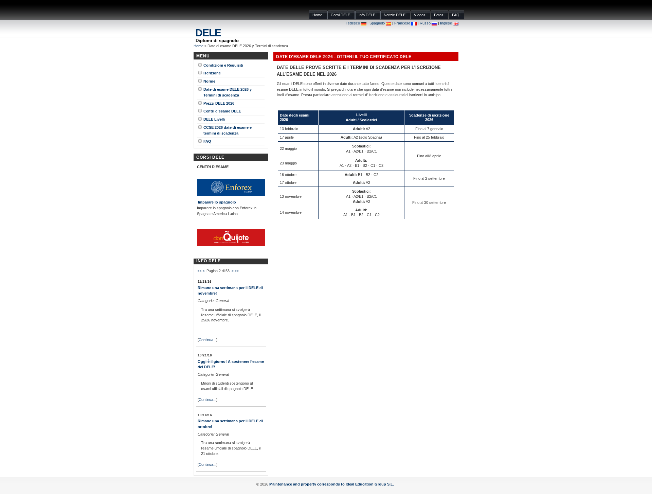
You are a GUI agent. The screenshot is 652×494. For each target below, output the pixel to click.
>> (237, 271)
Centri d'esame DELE (222, 110)
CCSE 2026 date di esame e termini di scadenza (227, 129)
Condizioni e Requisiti (223, 64)
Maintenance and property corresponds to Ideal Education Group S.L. (332, 484)
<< (199, 271)
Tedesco (353, 23)
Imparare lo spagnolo (217, 202)
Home (198, 46)
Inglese (446, 23)
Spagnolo (377, 23)
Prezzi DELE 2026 (218, 102)
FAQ (207, 140)
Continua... (207, 340)
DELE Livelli (214, 118)
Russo (426, 23)
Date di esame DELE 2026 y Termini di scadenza (227, 91)
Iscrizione (212, 72)
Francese (402, 23)
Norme (209, 80)
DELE (208, 32)
